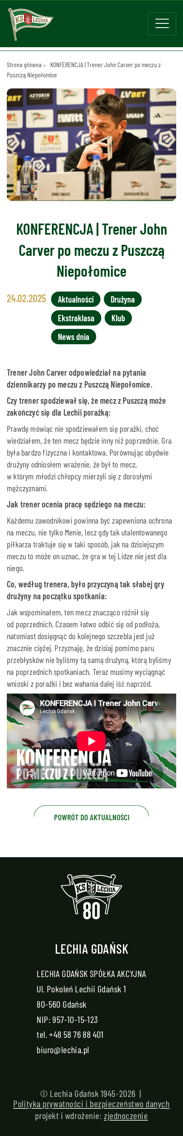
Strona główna (24, 64)
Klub (118, 318)
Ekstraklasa (76, 318)
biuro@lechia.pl (63, 1049)
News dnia (73, 336)
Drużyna (123, 299)
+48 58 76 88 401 (76, 1034)
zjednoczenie (126, 1115)
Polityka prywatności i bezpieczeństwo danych (91, 1103)
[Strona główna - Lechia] (30, 27)
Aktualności (76, 299)
